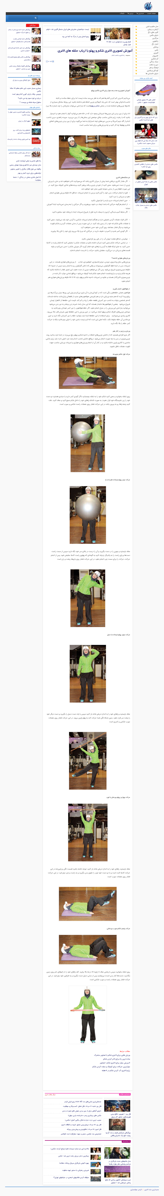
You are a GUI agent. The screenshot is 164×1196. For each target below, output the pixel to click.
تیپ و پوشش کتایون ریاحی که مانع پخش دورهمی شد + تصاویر (118, 1181)
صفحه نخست (151, 13)
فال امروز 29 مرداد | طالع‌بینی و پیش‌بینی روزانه (84, 1129)
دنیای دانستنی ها (152, 73)
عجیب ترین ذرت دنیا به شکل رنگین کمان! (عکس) (83, 1120)
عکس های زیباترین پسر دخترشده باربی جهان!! (84, 1115)
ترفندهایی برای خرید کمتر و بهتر (29, 173)
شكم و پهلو (95, 105)
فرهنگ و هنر (153, 67)
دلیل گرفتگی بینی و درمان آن (21, 80)
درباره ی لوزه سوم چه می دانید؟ (29, 98)
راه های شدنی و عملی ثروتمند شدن (28, 161)
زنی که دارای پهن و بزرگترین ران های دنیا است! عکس (146, 118)
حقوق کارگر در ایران (24, 121)
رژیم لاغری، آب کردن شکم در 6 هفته (116, 1070)
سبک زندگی (154, 61)
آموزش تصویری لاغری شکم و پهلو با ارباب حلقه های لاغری (95, 51)
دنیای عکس (154, 35)
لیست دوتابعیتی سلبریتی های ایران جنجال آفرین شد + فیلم (67, 29)
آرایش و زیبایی (153, 29)
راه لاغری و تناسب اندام (118, 55)
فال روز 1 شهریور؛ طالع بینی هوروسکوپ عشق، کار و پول (121, 1115)
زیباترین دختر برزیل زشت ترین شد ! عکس (73, 1156)
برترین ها (130, 13)
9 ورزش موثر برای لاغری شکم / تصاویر (115, 1062)
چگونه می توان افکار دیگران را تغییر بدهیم (26, 169)
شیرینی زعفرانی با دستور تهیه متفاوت (75, 1170)
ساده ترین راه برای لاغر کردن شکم (116, 1059)
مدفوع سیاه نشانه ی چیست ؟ (30, 102)
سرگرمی (155, 38)
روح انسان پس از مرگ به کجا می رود (75, 36)
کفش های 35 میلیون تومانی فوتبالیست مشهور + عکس (146, 101)
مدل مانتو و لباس (152, 26)
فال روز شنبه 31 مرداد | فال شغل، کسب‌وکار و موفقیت (82, 1106)
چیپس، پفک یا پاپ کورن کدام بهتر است (26, 94)
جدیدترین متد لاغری (151, 1189)
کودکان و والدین (152, 70)
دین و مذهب (153, 64)
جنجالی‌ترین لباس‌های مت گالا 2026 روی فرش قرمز (82, 1101)
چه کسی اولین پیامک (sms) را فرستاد (18, 139)
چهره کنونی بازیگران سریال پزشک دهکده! (74, 1163)
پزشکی (155, 47)
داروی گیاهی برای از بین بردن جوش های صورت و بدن (81, 1111)
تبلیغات (122, 13)
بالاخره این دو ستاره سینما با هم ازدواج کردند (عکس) (70, 1148)
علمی (156, 50)
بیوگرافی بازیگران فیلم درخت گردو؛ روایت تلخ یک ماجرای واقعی (118, 1134)
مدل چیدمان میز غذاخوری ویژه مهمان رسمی (25, 165)
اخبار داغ (155, 44)
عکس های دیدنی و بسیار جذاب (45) (146, 206)
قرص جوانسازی (135, 1189)
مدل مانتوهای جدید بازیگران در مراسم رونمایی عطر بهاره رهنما (120, 1163)
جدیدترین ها (140, 13)
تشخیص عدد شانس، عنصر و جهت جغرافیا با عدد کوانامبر (81, 1134)
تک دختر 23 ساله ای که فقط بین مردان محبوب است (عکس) (146, 142)
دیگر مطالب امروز (50, 1095)
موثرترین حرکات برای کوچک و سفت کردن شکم (111, 1066)
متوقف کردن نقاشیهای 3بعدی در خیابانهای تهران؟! (71, 1177)
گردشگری (154, 58)
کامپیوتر (155, 56)
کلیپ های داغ (153, 32)
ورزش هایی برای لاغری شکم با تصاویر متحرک (112, 1055)
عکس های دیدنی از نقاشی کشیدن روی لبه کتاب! (146, 165)
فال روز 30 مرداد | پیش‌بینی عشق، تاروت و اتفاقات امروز (81, 1124)
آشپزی (156, 53)
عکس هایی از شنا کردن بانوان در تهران (146, 183)
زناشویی (155, 41)
